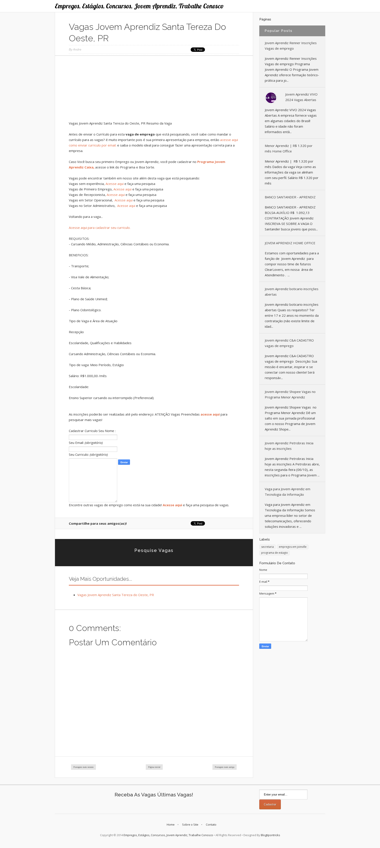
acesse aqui (210, 414)
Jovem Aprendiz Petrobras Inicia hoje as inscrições (289, 446)
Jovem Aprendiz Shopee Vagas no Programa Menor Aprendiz (290, 394)
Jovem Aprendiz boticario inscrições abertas (291, 292)
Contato (211, 824)
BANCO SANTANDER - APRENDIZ (290, 197)
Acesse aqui (115, 183)
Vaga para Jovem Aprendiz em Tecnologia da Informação (287, 492)
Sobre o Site (190, 824)
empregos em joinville (293, 547)
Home (171, 824)
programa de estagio (274, 553)
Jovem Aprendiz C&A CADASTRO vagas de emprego (289, 343)
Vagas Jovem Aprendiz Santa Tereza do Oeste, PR (115, 595)
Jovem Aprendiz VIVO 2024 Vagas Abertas (301, 97)
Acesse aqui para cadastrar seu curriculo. (99, 227)
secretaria (267, 547)
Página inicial (154, 767)
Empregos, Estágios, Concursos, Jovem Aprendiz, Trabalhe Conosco (139, 6)
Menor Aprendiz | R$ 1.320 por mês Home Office (288, 148)
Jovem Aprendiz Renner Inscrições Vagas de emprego (291, 46)
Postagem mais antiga (224, 767)
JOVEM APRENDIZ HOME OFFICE (290, 243)
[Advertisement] (154, 90)
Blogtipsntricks (270, 835)
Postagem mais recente (83, 767)
